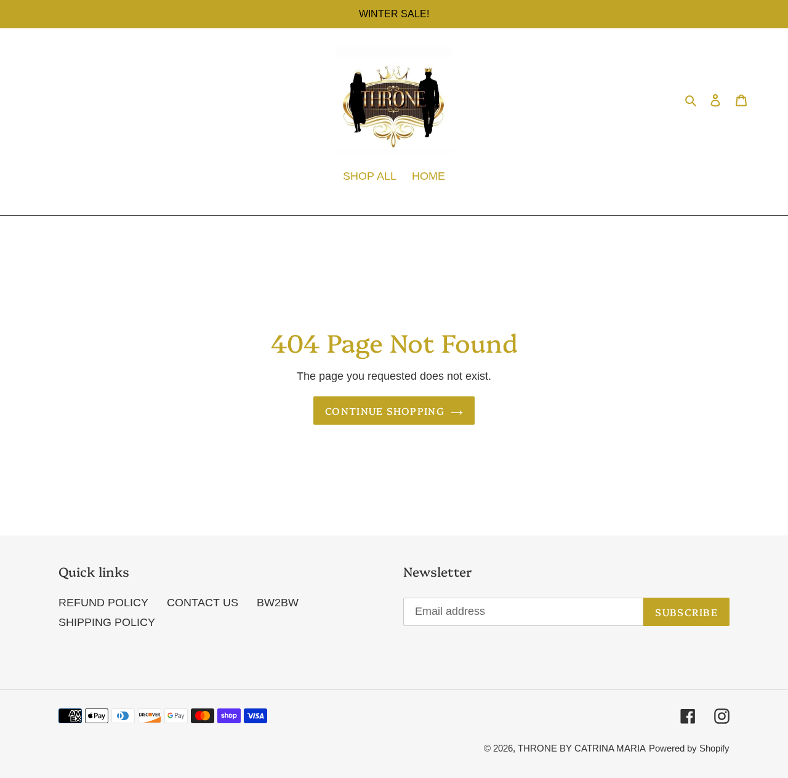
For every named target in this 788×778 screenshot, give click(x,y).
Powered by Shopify (689, 748)
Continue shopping (384, 410)
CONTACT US (202, 602)
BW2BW (278, 602)
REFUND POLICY (103, 602)
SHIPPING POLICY (106, 622)
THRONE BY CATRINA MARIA (582, 748)
